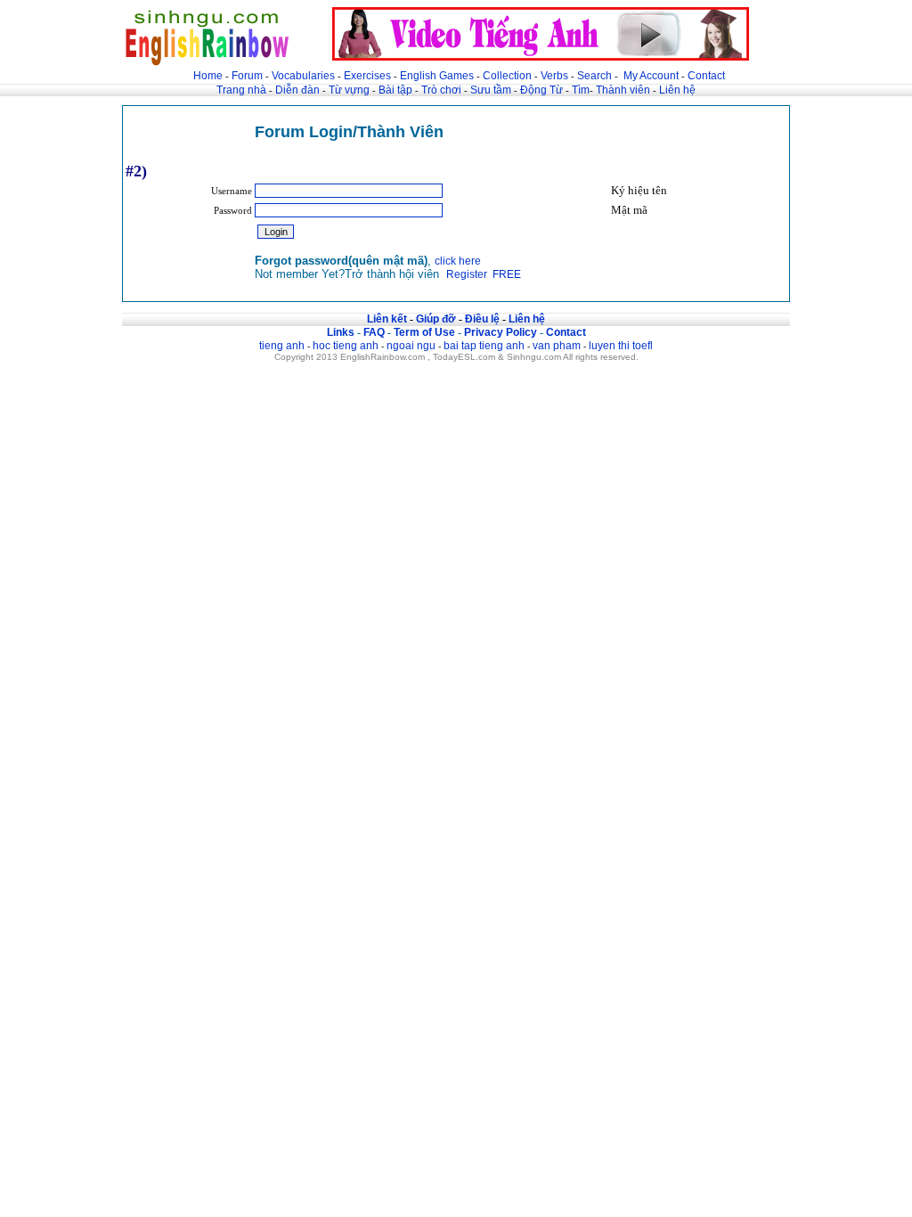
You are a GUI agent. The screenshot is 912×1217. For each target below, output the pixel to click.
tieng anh (282, 345)
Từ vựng (349, 90)
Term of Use (424, 332)
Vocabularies (303, 75)
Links (340, 332)
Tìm (581, 90)
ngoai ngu (411, 345)
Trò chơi (442, 90)
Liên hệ (677, 90)
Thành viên (623, 90)
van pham (557, 345)
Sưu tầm (490, 90)
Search (594, 75)
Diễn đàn (297, 90)
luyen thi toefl (621, 345)
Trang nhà (241, 90)
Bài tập (395, 90)
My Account (651, 75)
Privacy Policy (500, 332)
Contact (706, 75)
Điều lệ (482, 319)
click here (458, 261)
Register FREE (483, 274)
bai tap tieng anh (484, 345)
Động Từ (541, 90)
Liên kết (387, 319)
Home (208, 75)
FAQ (374, 332)
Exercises (367, 75)
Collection (507, 75)
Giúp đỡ (436, 319)
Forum (247, 75)
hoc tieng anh (346, 345)
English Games (437, 75)
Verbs (554, 75)
